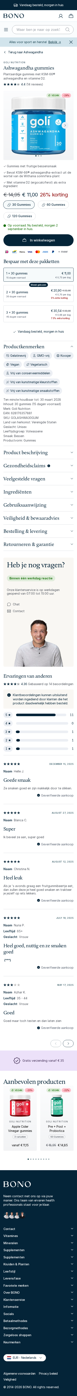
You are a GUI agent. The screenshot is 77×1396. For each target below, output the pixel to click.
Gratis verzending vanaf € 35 (43, 1060)
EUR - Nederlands (22, 1357)
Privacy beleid (48, 1373)
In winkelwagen (42, 240)
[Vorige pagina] (55, 1043)
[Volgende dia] (65, 125)
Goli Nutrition (14, 62)
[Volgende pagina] (68, 1043)
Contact (16, 611)
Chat (16, 604)
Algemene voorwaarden (19, 1373)
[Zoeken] (67, 29)
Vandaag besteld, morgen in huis (41, 5)
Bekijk (54, 42)
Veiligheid (9, 1379)
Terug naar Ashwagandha (25, 52)
